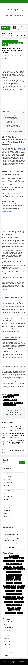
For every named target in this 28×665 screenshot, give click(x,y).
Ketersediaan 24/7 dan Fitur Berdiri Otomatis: (14, 127)
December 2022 (7, 655)
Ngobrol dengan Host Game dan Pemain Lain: (15, 130)
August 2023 (6, 635)
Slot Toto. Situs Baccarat (14, 610)
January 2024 (7, 624)
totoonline (6, 516)
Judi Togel (6, 493)
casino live (18, 563)
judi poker (10, 577)
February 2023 (7, 650)
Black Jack (10, 563)
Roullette (12, 585)
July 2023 (6, 638)
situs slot (19, 591)
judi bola (18, 572)
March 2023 (6, 647)
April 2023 (6, 644)
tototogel (6, 519)
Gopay (22, 569)
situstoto (19, 43)
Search (22, 462)
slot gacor (6, 507)
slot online (6, 510)
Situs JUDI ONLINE (10, 591)
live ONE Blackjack (7, 402)
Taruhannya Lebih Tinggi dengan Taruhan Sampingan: (16, 121)
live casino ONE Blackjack (9, 400)
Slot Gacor (19, 599)
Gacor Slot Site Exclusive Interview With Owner (20, 27)
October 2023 (7, 633)
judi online (18, 574)
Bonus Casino (7, 473)
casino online (8, 566)
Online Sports (17, 582)
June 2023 (6, 641)
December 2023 (7, 627)
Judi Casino (15, 41)
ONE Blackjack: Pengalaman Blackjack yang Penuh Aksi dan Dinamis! (13, 115)
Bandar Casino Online (9, 561)
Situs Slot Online (10, 593)
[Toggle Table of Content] (22, 112)
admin (4, 55)
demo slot (6, 569)
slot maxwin (10, 604)
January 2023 (7, 652)
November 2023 (7, 630)
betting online (7, 41)
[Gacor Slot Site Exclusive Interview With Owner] (14, 27)
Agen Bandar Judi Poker (10, 558)
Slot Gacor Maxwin (19, 602)
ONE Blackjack (6, 71)
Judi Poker (12, 43)
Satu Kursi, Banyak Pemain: (13, 118)
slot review (10, 607)
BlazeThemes (14, 662)
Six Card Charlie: (11, 123)
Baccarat (20, 558)
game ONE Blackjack (8, 397)
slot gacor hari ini (8, 602)
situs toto (18, 593)
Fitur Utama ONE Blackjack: (11, 117)
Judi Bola (6, 479)
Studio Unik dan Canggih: (13, 125)
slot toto (17, 607)
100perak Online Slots (9, 547)
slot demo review (7, 505)
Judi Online (6, 43)
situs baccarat (20, 585)
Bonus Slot (6, 476)
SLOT (13, 596)
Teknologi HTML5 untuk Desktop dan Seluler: (15, 132)
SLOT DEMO (20, 596)
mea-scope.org (14, 9)
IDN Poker (10, 572)
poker (6, 585)
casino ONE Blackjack (12, 394)
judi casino (9, 574)
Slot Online (18, 604)
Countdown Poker (18, 566)
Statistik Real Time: (11, 122)
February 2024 (7, 621)
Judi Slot (6, 490)
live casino (6, 499)
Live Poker (9, 582)
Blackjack (20, 148)
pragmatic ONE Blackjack (9, 405)
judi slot (18, 577)
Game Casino (14, 569)
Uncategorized (7, 522)
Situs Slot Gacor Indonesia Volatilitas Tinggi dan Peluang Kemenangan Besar (17, 442)
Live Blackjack (7, 496)
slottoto (5, 45)
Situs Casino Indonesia (10, 588)
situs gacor (20, 588)
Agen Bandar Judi (14, 555)
